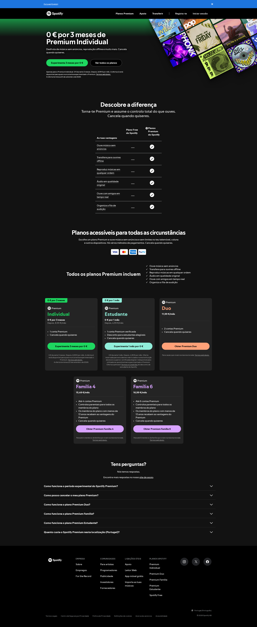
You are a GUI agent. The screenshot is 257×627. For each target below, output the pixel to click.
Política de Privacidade (102, 616)
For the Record (83, 576)
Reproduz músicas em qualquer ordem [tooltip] (108, 171)
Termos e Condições (129, 364)
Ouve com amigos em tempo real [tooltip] (108, 195)
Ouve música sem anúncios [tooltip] (106, 147)
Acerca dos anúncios (143, 616)
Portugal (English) (51, 4)
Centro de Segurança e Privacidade (75, 616)
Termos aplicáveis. (103, 74)
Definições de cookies (123, 616)
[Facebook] (207, 562)
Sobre (79, 564)
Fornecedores (107, 588)
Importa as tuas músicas (133, 583)
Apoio (143, 13)
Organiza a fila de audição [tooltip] (106, 207)
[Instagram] (184, 562)
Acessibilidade (161, 616)
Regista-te (181, 13)
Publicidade (106, 576)
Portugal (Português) (202, 610)
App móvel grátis (134, 576)
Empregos (81, 570)
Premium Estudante (154, 587)
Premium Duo (156, 573)
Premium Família (158, 579)
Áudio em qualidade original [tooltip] (108, 183)
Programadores (108, 570)
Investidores (106, 582)
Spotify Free (155, 595)
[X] (196, 562)
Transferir (157, 13)
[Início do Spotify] (55, 13)
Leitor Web (131, 570)
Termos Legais (51, 616)
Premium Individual (154, 566)
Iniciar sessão (200, 13)
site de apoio (146, 477)
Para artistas (107, 564)
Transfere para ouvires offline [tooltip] (109, 159)
